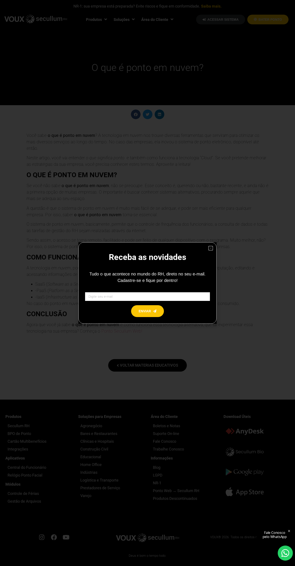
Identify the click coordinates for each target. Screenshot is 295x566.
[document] (147, 283)
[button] (210, 248)
